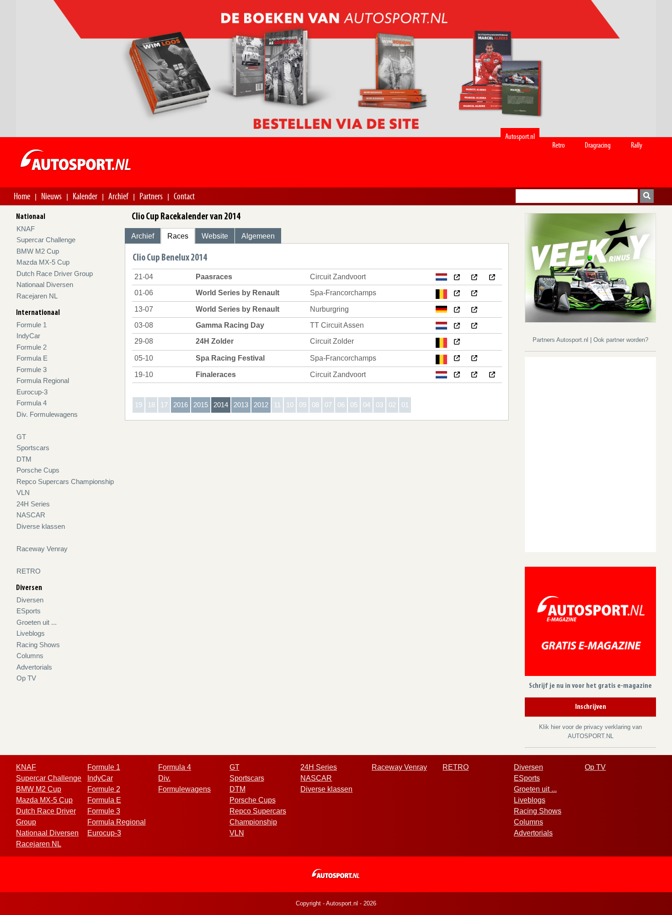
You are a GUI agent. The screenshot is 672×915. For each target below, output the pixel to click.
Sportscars (32, 448)
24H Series (33, 504)
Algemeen (258, 236)
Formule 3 (31, 369)
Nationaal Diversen (44, 284)
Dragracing (598, 145)
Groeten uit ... (36, 622)
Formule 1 (31, 325)
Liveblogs (30, 633)
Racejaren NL (37, 296)
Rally (636, 145)
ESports (28, 611)
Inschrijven (590, 707)
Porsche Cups (37, 470)
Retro (558, 145)
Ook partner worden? (620, 339)
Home (22, 196)
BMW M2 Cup (37, 251)
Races (177, 236)
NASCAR (30, 515)
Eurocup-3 (32, 392)
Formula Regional (42, 380)
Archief (118, 196)
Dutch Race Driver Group (54, 273)
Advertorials (34, 667)
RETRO (28, 571)
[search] (647, 196)
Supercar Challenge (45, 240)
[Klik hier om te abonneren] (590, 623)
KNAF (25, 229)
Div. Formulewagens (47, 414)
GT (21, 437)
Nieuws (51, 196)
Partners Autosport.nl (561, 339)
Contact (184, 196)
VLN (23, 492)
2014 (220, 405)
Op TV (26, 678)
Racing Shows (38, 645)
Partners (151, 196)
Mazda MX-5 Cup (42, 262)
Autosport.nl (520, 136)
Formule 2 (31, 347)
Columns (29, 656)
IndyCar (28, 336)
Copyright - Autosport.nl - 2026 (336, 903)
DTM (24, 459)
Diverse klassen (40, 526)
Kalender (85, 196)
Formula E (32, 358)
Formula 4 (31, 403)
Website (215, 236)
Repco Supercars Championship (65, 481)
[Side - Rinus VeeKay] (590, 267)
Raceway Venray (42, 549)
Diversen (29, 600)
